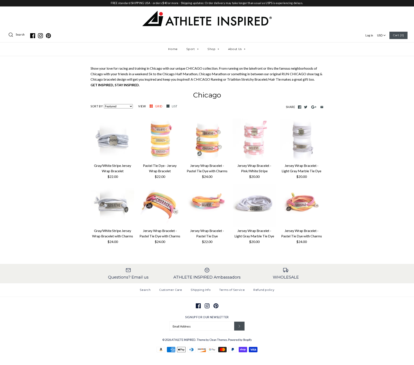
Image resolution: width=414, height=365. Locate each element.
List (175, 106)
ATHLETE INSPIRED (183, 340)
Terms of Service (232, 289)
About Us (237, 49)
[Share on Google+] (314, 107)
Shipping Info (201, 289)
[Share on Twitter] (305, 107)
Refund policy (263, 289)
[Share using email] (321, 107)
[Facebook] (32, 35)
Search (20, 34)
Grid (159, 106)
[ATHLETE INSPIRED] (207, 13)
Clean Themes (218, 340)
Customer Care (170, 289)
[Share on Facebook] (299, 107)
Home (173, 49)
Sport (192, 49)
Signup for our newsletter (207, 317)
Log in (369, 35)
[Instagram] (40, 35)
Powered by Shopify (240, 340)
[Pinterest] (48, 35)
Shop (213, 49)
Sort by (97, 106)
